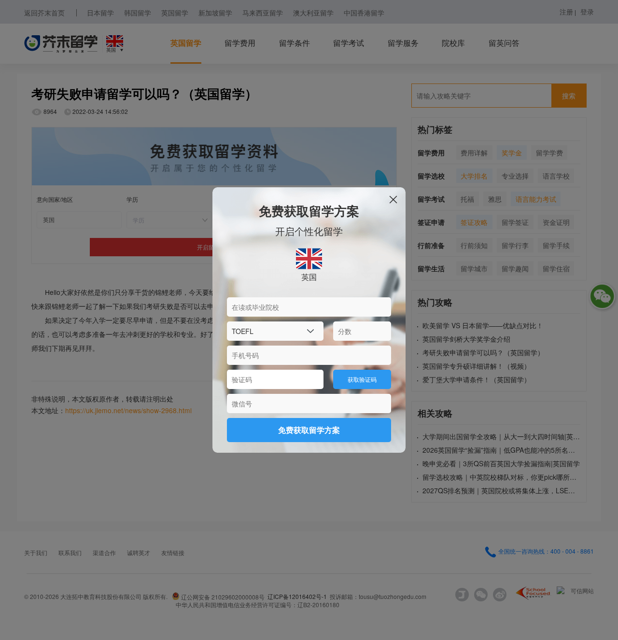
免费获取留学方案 (309, 429)
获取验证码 (362, 379)
